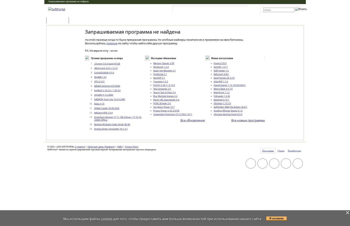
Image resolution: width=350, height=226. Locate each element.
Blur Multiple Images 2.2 (165, 96)
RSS (242, 10)
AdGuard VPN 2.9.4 (103, 112)
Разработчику (294, 151)
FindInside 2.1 (160, 74)
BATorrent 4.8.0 (221, 74)
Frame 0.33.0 (220, 63)
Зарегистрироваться (209, 10)
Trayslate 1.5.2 (160, 81)
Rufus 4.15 (99, 103)
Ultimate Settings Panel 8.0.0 (228, 114)
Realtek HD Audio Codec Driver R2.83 (112, 124)
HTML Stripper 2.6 (162, 103)
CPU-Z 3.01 (99, 81)
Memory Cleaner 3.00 (163, 63)
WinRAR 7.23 (100, 77)
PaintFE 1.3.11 (221, 67)
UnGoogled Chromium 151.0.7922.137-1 (172, 114)
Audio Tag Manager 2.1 (164, 70)
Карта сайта (229, 10)
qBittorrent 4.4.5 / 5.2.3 (105, 68)
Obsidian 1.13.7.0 (222, 103)
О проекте (80, 146)
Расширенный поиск (274, 13)
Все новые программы (248, 120)
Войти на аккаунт (185, 10)
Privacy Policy (131, 146)
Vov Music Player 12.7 (164, 107)
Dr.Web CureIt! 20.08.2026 (106, 108)
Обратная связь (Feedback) (101, 146)
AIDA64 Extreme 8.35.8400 (107, 86)
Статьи (78, 21)
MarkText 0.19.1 (221, 99)
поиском (111, 43)
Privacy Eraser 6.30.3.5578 (166, 110)
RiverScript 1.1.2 (221, 92)
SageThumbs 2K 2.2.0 (224, 77)
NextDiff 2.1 (159, 77)
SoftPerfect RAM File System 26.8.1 (230, 107)
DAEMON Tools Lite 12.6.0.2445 (109, 99)
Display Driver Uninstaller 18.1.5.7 (111, 128)
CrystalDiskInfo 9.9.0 (104, 72)
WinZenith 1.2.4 (161, 67)
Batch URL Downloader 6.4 (166, 99)
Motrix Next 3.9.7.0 (223, 88)
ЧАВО (120, 146)
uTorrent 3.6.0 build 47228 (107, 63)
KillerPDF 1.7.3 (221, 81)
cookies (107, 219)
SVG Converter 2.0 (162, 88)
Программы (58, 21)
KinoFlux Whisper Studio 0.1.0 (228, 110)
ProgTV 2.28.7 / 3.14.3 (164, 85)
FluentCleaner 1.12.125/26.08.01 (230, 85)
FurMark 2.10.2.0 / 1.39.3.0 (107, 90)
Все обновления (192, 120)
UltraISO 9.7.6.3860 (103, 94)
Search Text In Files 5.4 (164, 92)
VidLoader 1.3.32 (222, 96)
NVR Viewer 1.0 (221, 70)
